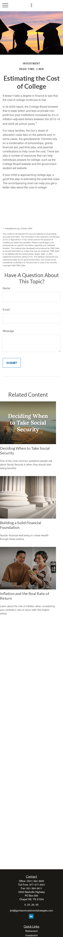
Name (6, 288)
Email (6, 309)
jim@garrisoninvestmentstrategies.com (31, 910)
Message (8, 331)
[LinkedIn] (31, 916)
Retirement (31, 931)
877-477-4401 (37, 884)
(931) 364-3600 (35, 881)
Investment (31, 935)
